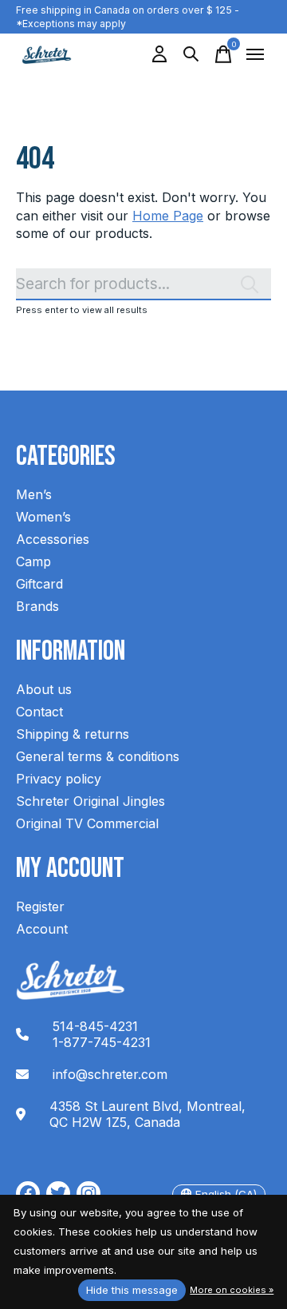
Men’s (34, 494)
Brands (37, 606)
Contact (39, 712)
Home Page (167, 216)
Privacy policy (58, 779)
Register (40, 906)
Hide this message (132, 1289)
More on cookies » (231, 1289)
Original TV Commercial (87, 823)
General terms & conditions (97, 756)
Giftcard (39, 584)
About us (44, 689)
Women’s (43, 517)
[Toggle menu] (255, 54)
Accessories (52, 539)
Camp (33, 561)
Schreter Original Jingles (90, 801)
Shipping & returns (72, 734)
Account (42, 929)
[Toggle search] (191, 54)
